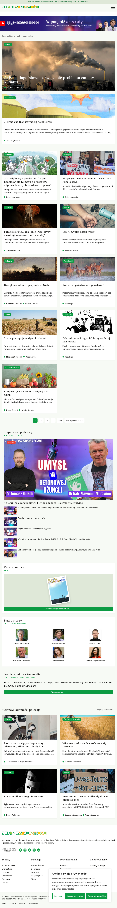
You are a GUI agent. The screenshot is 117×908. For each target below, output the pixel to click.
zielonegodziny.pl (97, 865)
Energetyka (7, 869)
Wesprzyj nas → (58, 692)
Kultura (5, 883)
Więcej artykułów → (106, 710)
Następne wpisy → (74, 420)
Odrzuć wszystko (75, 896)
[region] (80, 885)
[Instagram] (25, 850)
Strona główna (8, 36)
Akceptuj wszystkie (97, 896)
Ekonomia (6, 879)
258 (60, 420)
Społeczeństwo (8, 865)
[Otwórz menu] (112, 7)
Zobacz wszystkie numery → (58, 609)
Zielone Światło (38, 865)
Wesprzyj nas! (37, 876)
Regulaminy (33, 903)
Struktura (35, 872)
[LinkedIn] (38, 850)
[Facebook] (20, 850)
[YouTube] (29, 850)
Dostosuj (58, 896)
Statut (34, 879)
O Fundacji (35, 869)
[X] (34, 850)
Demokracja (7, 876)
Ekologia (5, 872)
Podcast (64, 865)
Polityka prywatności (18, 903)
